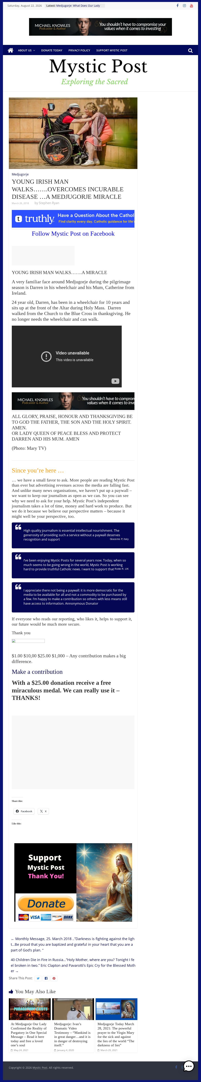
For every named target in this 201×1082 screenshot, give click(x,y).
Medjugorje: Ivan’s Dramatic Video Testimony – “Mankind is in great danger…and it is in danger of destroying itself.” (72, 1034)
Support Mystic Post (111, 50)
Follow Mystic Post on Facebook (73, 233)
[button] (189, 1068)
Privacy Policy (79, 50)
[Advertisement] (43, 255)
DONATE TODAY (51, 50)
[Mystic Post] (10, 50)
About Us (25, 50)
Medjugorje (20, 174)
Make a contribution (37, 671)
